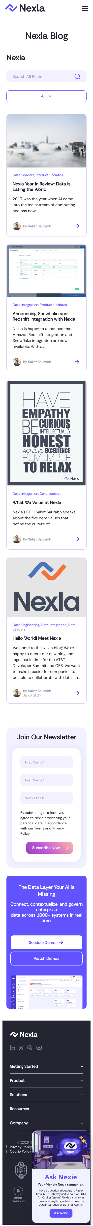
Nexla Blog (46, 35)
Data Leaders (23, 175)
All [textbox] (43, 96)
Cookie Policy (20, 1151)
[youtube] (39, 1049)
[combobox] (46, 96)
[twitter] (21, 1049)
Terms (39, 828)
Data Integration (25, 304)
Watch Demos (46, 958)
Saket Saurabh (39, 226)
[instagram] (29, 1048)
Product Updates (49, 175)
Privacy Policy (21, 1147)
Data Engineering (26, 625)
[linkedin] (12, 1048)
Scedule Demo (42, 942)
